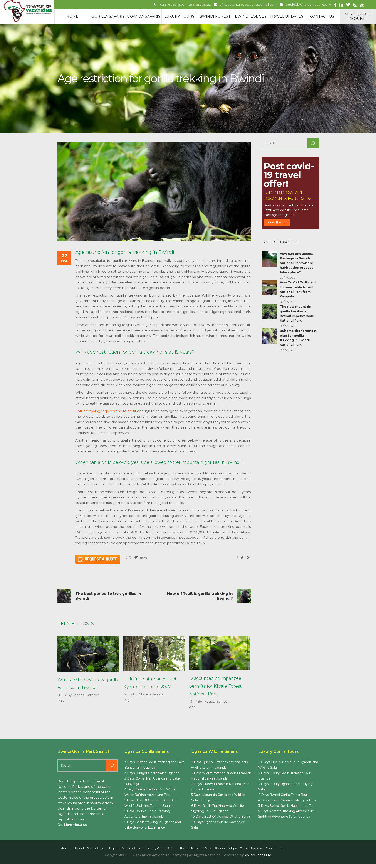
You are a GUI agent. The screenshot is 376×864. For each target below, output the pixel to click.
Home (65, 848)
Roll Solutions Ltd (258, 855)
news (143, 557)
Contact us (273, 848)
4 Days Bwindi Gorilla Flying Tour (282, 795)
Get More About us (72, 825)
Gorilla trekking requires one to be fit (105, 411)
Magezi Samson (86, 695)
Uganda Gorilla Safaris (90, 848)
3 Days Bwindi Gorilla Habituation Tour (287, 806)
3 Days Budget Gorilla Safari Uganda (151, 773)
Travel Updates (251, 848)
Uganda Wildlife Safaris (126, 848)
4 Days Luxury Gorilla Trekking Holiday (287, 800)
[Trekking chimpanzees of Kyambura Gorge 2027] (154, 653)
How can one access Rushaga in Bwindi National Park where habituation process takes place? (297, 263)
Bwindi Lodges (226, 848)
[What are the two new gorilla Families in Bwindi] (88, 654)
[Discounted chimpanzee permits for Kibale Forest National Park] (219, 653)
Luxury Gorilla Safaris (161, 848)
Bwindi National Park (196, 848)
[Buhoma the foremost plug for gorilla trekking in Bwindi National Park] (269, 336)
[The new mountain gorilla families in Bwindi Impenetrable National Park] (269, 311)
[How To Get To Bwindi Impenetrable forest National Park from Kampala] (269, 287)
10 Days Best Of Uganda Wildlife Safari (220, 816)
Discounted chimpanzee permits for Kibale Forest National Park (215, 686)
